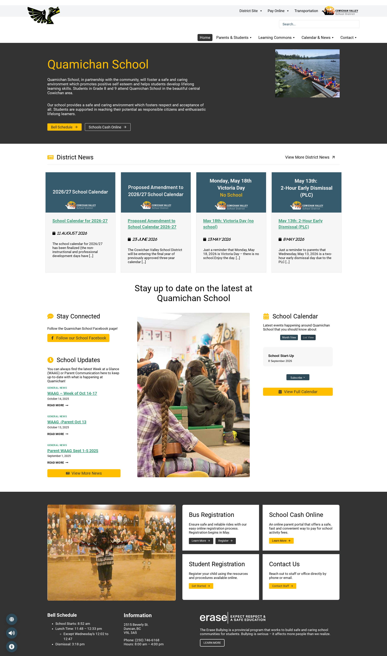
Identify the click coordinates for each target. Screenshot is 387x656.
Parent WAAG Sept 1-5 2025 (72, 450)
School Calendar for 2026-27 (80, 220)
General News (57, 387)
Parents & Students (232, 37)
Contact (347, 37)
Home (205, 37)
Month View (289, 337)
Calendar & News (316, 37)
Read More (57, 405)
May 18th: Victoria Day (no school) (231, 223)
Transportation (306, 11)
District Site (248, 11)
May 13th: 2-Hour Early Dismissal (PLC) (307, 223)
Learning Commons (275, 37)
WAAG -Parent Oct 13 (66, 421)
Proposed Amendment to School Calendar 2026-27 (156, 223)
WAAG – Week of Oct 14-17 (72, 393)
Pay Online (276, 11)
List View (308, 337)
